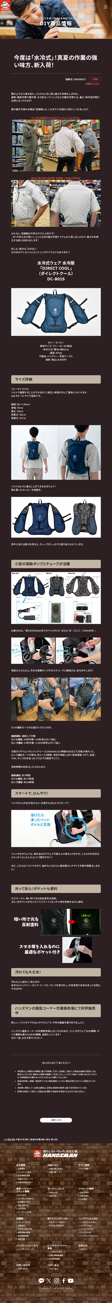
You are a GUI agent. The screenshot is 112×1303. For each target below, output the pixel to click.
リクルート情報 (86, 1188)
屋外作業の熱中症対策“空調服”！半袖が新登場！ (56, 178)
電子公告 (21, 1239)
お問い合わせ (23, 1269)
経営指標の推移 (24, 1232)
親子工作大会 (23, 1205)
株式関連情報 (23, 1236)
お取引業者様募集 (56, 1255)
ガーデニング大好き (25, 1199)
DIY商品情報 (9, 1139)
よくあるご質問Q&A (56, 1226)
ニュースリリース (24, 1222)
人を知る (83, 1199)
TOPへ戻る (53, 1269)
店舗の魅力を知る (56, 1169)
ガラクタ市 (22, 1209)
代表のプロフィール (25, 1179)
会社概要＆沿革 (24, 1176)
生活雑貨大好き (24, 1202)
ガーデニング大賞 (24, 1212)
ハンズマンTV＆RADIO (89, 1236)
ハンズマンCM (85, 1232)
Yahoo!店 (52, 1196)
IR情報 (19, 1218)
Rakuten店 (53, 1192)
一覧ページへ (56, 1120)
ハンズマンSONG (86, 1229)
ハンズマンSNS (86, 1226)
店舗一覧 (52, 1172)
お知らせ (83, 1249)
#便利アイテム (93, 84)
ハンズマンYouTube (88, 1222)
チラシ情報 (84, 1169)
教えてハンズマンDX (57, 1218)
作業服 (95, 79)
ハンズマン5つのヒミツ (57, 1222)
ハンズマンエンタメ (88, 1218)
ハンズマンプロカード (57, 1252)
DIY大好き (22, 1195)
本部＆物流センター (25, 1182)
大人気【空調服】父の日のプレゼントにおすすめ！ (56, 117)
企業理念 (21, 1169)
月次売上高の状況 (25, 1229)
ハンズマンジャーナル (26, 1249)
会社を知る (84, 1192)
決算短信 (21, 1226)
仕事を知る (84, 1196)
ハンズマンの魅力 (24, 1172)
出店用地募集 (54, 1259)
